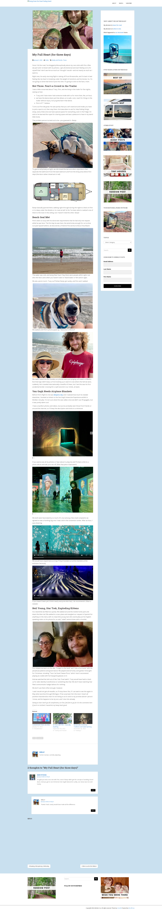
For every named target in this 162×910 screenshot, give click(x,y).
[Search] (130, 250)
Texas (65, 60)
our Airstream (119, 32)
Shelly (47, 60)
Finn (34, 738)
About (114, 3)
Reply (93, 790)
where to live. (117, 29)
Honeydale (40, 738)
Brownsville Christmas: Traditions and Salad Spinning (83, 726)
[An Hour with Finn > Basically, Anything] (62, 718)
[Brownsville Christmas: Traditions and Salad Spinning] (83, 718)
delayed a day (58, 395)
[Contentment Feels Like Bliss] (41, 718)
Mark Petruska (41, 775)
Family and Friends (57, 60)
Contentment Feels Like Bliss (41, 725)
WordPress (131, 908)
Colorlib (119, 908)
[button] (91, 433)
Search (121, 3)
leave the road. (117, 25)
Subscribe (129, 3)
